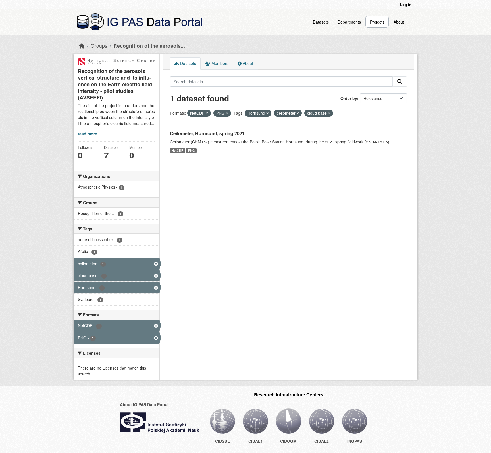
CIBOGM (288, 441)
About (399, 22)
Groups (99, 45)
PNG (191, 150)
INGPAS (354, 441)
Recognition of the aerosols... (149, 45)
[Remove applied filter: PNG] (227, 113)
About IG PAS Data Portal (144, 404)
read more (87, 134)
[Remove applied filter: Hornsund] (267, 113)
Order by (348, 98)
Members (219, 63)
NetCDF (177, 150)
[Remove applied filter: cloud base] (329, 113)
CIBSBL (222, 441)
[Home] (82, 45)
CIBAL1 (255, 441)
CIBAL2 (321, 441)
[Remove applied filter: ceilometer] (298, 113)
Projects (377, 22)
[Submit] (399, 81)
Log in (405, 4)
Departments (349, 22)
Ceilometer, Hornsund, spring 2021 (207, 133)
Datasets (321, 22)
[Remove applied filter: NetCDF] (207, 113)
